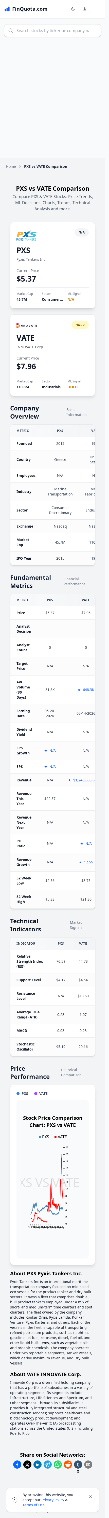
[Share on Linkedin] (37, 1464)
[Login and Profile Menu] (84, 9)
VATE (25, 338)
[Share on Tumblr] (78, 1464)
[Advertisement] (54, 100)
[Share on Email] (88, 1464)
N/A (70, 299)
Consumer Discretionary (63, 299)
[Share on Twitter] (27, 1464)
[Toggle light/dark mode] (73, 9)
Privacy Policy (53, 1499)
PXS (23, 250)
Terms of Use (34, 1504)
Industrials (51, 386)
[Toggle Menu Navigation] (96, 9)
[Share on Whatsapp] (58, 1464)
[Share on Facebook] (17, 1464)
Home (11, 166)
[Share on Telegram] (48, 1464)
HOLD (72, 386)
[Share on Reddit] (68, 1464)
